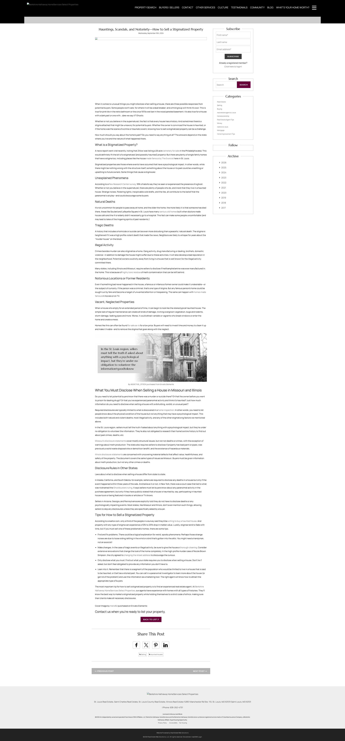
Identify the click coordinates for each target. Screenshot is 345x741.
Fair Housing (183, 723)
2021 (223, 187)
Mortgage (220, 130)
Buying (219, 109)
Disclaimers (187, 737)
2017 (223, 207)
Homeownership (223, 116)
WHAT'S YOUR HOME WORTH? (292, 7)
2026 (223, 162)
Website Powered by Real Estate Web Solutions (172, 733)
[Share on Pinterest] (155, 645)
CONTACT (187, 7)
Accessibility (173, 723)
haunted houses (156, 654)
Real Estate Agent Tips (225, 120)
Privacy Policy (162, 723)
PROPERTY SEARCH (145, 7)
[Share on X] (146, 645)
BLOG (270, 7)
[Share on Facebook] (136, 645)
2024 (223, 172)
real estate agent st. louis (226, 112)
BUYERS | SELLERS (169, 7)
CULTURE (223, 7)
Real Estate (221, 102)
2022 (223, 182)
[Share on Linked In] (165, 645)
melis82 (114, 605)
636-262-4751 (176, 707)
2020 (223, 192)
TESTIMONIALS (239, 7)
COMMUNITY (257, 7)
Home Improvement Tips (226, 134)
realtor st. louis (222, 127)
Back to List (150, 619)
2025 (223, 167)
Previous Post (105, 671)
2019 (223, 197)
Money (219, 123)
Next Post (199, 671)
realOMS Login (197, 737)
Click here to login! (233, 66)
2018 (223, 202)
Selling (143, 654)
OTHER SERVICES (205, 7)
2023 (223, 177)
